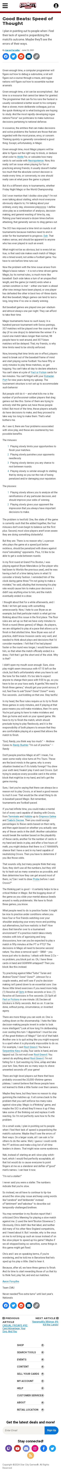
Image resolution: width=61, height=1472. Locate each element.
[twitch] (8, 1449)
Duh (45, 235)
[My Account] (56, 5)
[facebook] (43, 1449)
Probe (36, 879)
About (21, 1402)
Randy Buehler (20, 745)
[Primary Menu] (5, 5)
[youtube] (17, 1449)
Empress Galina (47, 816)
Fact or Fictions (11, 999)
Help (20, 1388)
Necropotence (36, 160)
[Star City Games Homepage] (30, 5)
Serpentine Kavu (11, 1050)
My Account (25, 1381)
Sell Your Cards (28, 1373)
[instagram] (34, 1449)
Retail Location (27, 1409)
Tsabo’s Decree (15, 820)
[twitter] (52, 1449)
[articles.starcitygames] (30, 1456)
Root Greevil (30, 1047)
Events (21, 1359)
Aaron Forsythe (12, 50)
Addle (20, 156)
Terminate (13, 816)
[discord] (26, 1449)
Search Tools (26, 1352)
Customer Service (29, 1395)
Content (23, 1366)
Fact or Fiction (38, 372)
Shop (20, 1345)
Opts (21, 991)
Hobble (28, 816)
